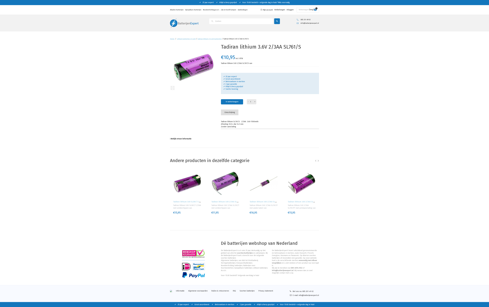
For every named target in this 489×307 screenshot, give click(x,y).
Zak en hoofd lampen (228, 10)
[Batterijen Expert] (184, 23)
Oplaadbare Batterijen (193, 10)
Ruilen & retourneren (220, 291)
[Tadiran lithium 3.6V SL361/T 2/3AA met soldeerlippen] (187, 183)
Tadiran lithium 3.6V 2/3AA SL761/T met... (229, 202)
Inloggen (290, 10)
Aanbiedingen (243, 10)
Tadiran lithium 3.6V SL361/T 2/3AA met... (190, 202)
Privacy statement (265, 291)
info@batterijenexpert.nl (310, 23)
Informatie (180, 291)
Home (172, 39)
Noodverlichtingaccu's (211, 10)
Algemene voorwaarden (198, 291)
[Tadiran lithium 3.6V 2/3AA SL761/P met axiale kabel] (264, 183)
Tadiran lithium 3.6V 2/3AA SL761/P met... (267, 202)
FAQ (234, 291)
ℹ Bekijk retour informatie (180, 139)
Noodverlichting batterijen (231, 265)
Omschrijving (230, 112)
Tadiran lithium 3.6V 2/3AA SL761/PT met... (306, 202)
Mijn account (268, 10)
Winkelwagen (279, 10)
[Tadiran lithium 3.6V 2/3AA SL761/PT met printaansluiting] (302, 183)
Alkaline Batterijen (177, 10)
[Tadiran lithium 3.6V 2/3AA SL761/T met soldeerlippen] (225, 183)
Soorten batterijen (247, 291)
